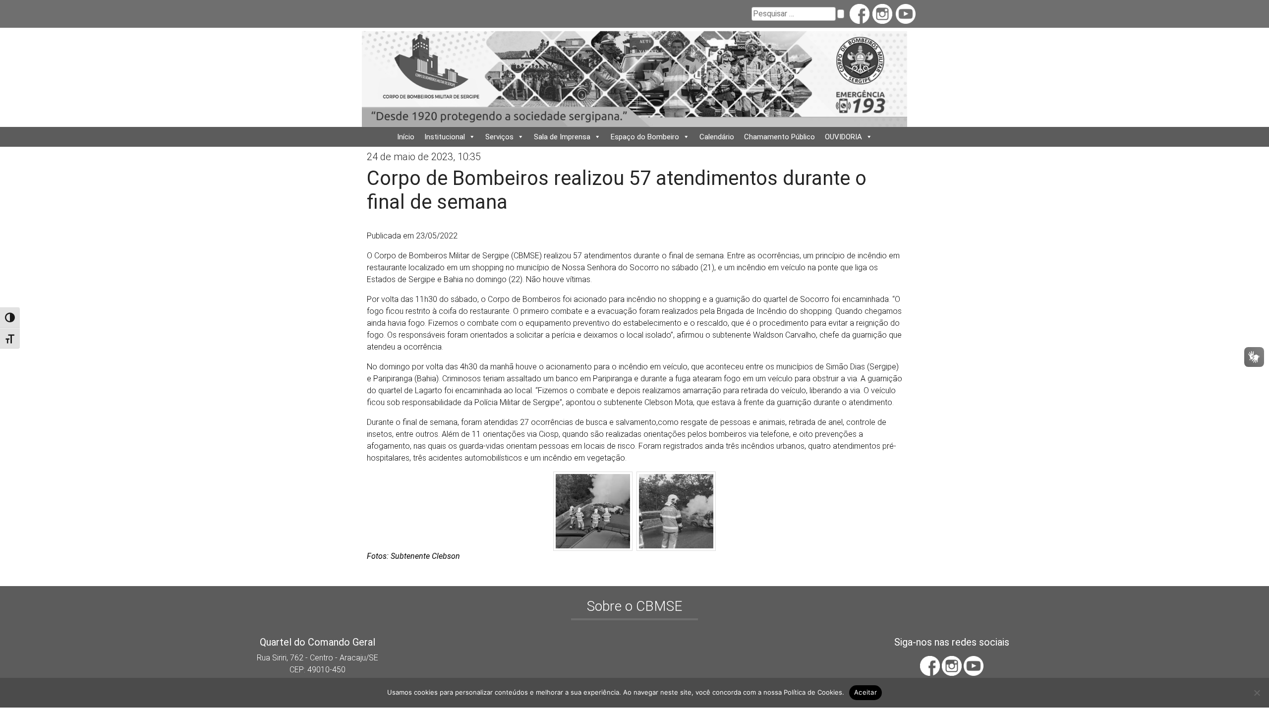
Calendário (716, 136)
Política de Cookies (813, 692)
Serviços (499, 136)
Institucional (444, 136)
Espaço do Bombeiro (645, 136)
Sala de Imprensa (562, 136)
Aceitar (865, 692)
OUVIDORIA (843, 136)
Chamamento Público (779, 136)
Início (405, 136)
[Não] (1257, 693)
